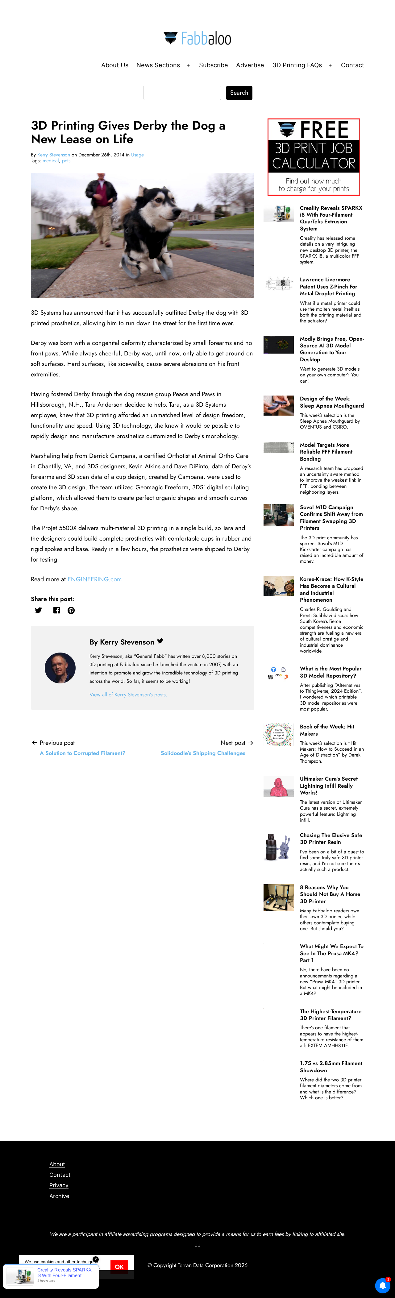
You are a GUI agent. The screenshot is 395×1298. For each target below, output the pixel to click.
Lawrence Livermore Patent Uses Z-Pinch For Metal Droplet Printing (328, 286)
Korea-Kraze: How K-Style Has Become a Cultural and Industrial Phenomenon (332, 589)
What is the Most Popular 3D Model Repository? (331, 672)
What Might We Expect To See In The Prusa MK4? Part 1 (332, 953)
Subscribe (213, 65)
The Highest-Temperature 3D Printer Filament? (331, 1014)
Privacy (59, 1185)
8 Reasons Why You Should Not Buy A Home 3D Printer (330, 894)
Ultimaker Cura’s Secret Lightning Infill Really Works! (329, 786)
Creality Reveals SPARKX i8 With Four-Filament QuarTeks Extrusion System (331, 218)
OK (119, 1267)
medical (51, 160)
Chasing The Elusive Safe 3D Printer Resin (331, 838)
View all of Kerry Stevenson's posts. (128, 694)
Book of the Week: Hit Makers (327, 730)
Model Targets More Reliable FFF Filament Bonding (326, 452)
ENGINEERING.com (95, 579)
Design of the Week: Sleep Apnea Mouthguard (332, 402)
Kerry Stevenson (53, 154)
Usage (137, 154)
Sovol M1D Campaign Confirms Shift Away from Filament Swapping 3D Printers (331, 517)
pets (66, 160)
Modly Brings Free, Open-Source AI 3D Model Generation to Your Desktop (332, 349)
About (57, 1164)
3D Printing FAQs (297, 65)
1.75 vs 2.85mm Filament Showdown (331, 1066)
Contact (352, 65)
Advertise (250, 65)
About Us (114, 65)
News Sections (158, 65)
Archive (59, 1196)
